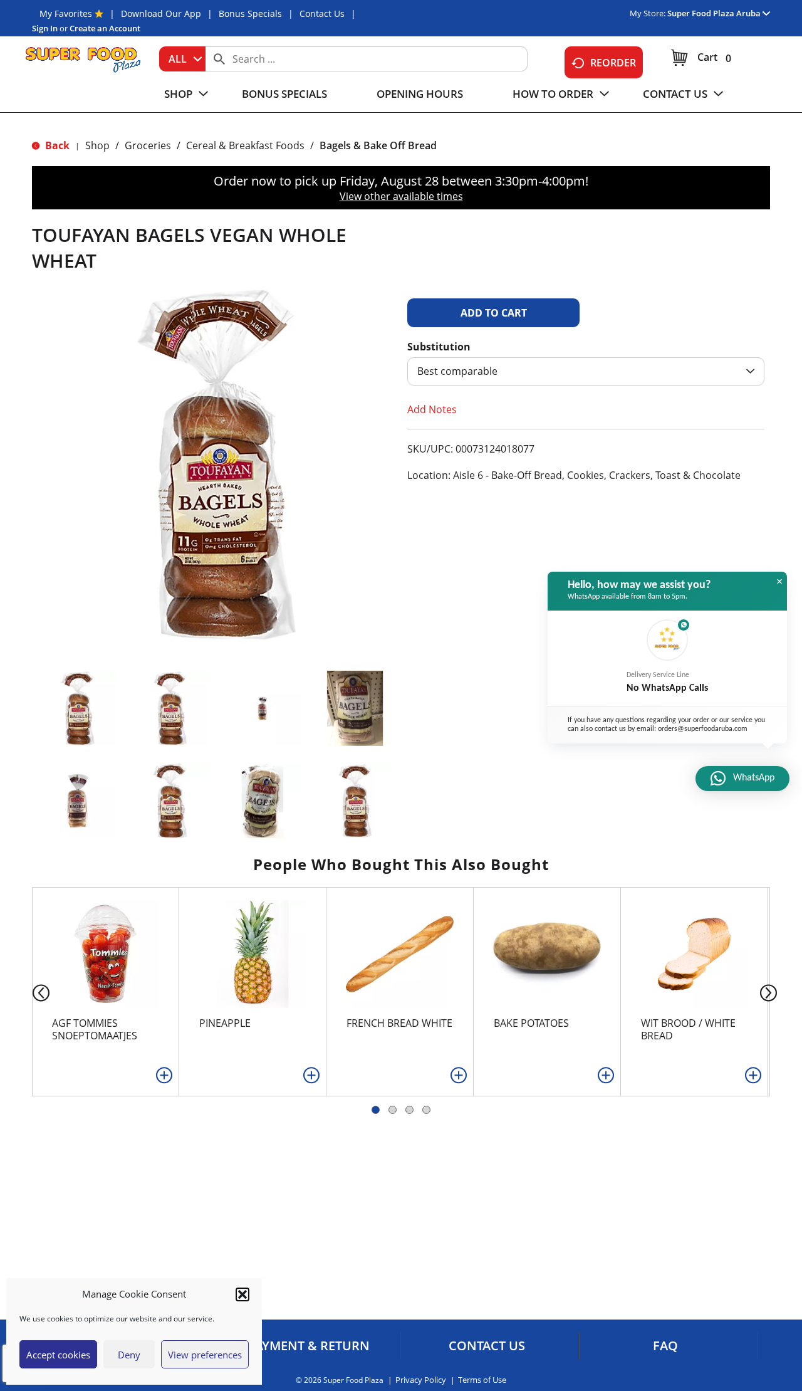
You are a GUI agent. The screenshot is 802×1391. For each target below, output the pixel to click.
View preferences (205, 1354)
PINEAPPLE (225, 1023)
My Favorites (65, 13)
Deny (129, 1354)
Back (56, 145)
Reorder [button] (613, 63)
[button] (242, 1294)
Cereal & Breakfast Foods (245, 145)
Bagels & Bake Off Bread (378, 145)
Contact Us (322, 13)
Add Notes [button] (432, 409)
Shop (97, 145)
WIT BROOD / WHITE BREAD (688, 1029)
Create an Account (105, 28)
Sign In (45, 28)
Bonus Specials (250, 13)
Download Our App (161, 13)
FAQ (665, 1345)
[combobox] (182, 58)
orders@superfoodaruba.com (702, 729)
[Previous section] (31, 992)
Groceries (148, 145)
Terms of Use (482, 1380)
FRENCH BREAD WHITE (399, 1023)
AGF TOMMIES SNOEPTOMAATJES (94, 1029)
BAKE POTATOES (531, 1023)
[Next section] (771, 992)
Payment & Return (308, 1345)
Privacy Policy (420, 1380)
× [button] (779, 581)
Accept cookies (58, 1354)
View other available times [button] (401, 196)
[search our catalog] (219, 58)
